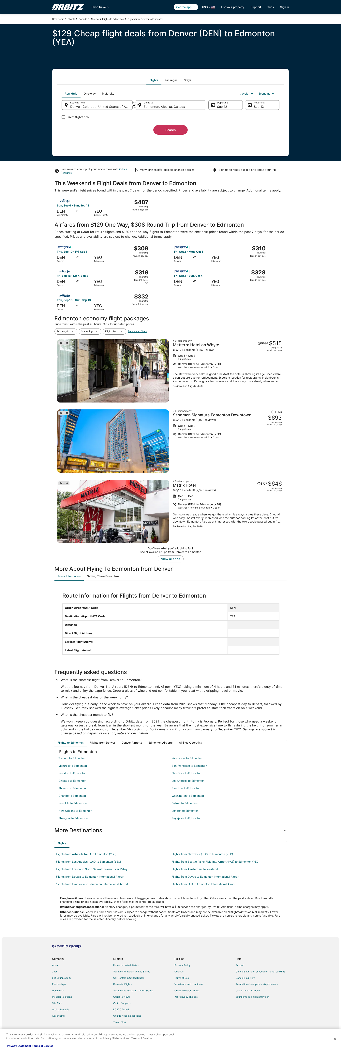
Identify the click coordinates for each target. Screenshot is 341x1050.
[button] (170, 830)
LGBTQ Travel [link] (121, 1009)
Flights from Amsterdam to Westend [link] (195, 869)
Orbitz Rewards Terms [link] (186, 990)
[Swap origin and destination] (135, 105)
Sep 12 (222, 107)
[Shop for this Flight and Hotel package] (227, 371)
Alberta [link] (95, 19)
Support (256, 7)
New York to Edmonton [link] (186, 773)
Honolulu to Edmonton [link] (72, 803)
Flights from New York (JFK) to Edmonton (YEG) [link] (202, 854)
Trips (270, 7)
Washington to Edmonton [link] (188, 795)
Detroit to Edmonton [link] (185, 803)
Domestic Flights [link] (122, 984)
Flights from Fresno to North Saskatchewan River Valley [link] (91, 869)
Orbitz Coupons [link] (121, 1003)
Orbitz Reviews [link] (121, 996)
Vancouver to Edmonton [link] (187, 758)
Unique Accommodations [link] (127, 1015)
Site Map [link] (57, 1003)
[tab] (153, 80)
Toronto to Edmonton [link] (71, 758)
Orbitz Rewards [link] (60, 1009)
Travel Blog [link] (119, 1022)
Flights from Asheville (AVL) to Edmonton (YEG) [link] (86, 854)
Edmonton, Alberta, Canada (164, 107)
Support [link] (240, 965)
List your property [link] (61, 977)
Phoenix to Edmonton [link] (72, 788)
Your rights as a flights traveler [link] (252, 996)
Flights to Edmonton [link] (113, 19)
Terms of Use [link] (181, 977)
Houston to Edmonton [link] (72, 773)
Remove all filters (137, 331)
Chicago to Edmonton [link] (72, 780)
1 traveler (243, 93)
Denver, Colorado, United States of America (101, 107)
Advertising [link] (58, 1015)
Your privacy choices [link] (186, 996)
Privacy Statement (19, 1045)
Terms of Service (42, 1045)
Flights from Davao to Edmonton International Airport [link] (205, 876)
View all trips (170, 559)
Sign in (284, 7)
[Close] (334, 1039)
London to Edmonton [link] (185, 810)
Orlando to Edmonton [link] (72, 795)
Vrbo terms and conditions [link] (188, 984)
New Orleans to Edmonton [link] (75, 810)
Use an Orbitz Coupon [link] (248, 990)
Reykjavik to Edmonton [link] (186, 818)
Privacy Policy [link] (182, 965)
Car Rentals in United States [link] (128, 977)
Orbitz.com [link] (58, 19)
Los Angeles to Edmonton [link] (188, 780)
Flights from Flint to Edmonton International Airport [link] (204, 884)
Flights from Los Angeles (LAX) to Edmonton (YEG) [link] (88, 861)
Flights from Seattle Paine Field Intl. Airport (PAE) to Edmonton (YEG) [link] (215, 861)
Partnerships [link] (59, 984)
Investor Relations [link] (62, 996)
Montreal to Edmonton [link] (72, 765)
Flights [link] (71, 19)
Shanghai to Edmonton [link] (73, 818)
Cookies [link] (179, 971)
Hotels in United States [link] (126, 965)
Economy (264, 93)
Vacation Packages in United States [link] (133, 990)
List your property (232, 7)
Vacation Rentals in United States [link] (131, 971)
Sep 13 (259, 107)
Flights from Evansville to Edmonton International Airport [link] (92, 884)
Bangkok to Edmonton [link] (186, 788)
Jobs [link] (54, 971)
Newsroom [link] (58, 990)
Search (170, 130)
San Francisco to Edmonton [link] (189, 765)
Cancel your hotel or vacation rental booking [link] (260, 971)
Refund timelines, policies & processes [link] (257, 984)
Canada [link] (83, 19)
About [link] (55, 965)
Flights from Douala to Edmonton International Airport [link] (90, 876)
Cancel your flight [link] (245, 977)
